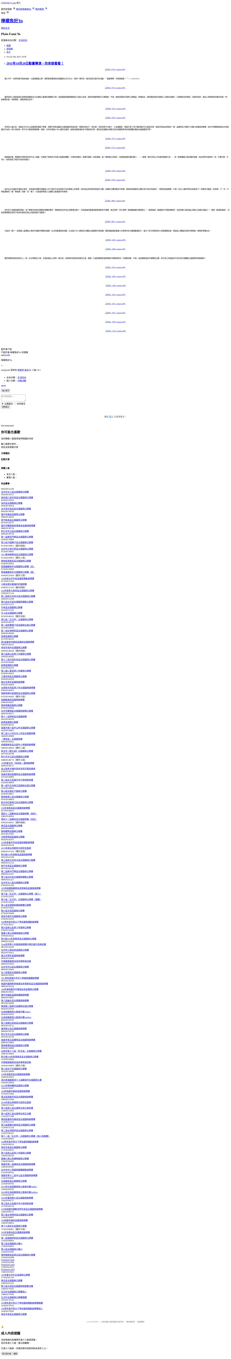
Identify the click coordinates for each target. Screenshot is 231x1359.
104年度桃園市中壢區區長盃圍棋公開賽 (19, 989)
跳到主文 (5, 28)
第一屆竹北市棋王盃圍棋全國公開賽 (18, 785)
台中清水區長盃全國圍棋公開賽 (16, 509)
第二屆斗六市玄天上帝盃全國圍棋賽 (18, 733)
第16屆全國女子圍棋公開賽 (14, 791)
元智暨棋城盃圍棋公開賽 (13, 837)
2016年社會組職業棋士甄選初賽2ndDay (19, 1192)
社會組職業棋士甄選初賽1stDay (16, 1012)
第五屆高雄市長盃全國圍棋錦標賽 (17, 1097)
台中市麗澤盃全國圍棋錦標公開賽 (17, 711)
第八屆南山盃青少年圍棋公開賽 (16, 654)
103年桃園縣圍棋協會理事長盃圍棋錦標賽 (21, 888)
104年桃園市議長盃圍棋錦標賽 (15, 1091)
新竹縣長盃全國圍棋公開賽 (14, 520)
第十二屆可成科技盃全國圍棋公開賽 (18, 660)
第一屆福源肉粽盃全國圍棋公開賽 (17, 1238)
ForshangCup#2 (8, 1265)
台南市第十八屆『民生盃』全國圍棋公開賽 (21, 1051)
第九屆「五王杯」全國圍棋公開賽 (17, 619)
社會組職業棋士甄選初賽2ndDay (16, 1017)
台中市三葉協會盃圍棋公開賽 (15, 950)
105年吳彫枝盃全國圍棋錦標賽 (15, 1232)
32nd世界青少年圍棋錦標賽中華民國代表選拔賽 (23, 944)
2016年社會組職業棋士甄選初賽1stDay (19, 1187)
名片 (8, 52)
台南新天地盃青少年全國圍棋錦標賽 (18, 688)
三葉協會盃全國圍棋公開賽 (14, 676)
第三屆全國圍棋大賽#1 (11, 1244)
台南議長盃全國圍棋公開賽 (14, 1181)
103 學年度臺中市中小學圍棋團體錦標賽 (20, 978)
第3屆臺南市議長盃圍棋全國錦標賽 (17, 642)
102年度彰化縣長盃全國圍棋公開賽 (17, 591)
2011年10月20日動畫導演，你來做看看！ (35, 63)
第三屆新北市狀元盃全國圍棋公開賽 (18, 860)
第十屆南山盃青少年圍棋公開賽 (16, 1153)
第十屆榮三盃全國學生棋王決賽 (16, 1114)
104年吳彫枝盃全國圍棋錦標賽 (15, 1074)
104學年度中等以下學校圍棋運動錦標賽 (19, 1142)
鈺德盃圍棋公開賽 (9, 636)
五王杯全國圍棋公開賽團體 (14, 1297)
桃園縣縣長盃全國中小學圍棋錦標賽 (18, 745)
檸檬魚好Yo (12, 20)
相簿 (8, 46)
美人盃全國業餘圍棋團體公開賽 (16, 905)
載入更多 (5, 391)
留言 (26, 370)
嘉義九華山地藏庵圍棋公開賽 (15, 933)
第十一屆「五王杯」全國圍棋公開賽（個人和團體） (25, 1136)
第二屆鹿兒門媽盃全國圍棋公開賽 (17, 871)
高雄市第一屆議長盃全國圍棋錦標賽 (18, 1164)
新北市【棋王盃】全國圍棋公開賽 (17, 751)
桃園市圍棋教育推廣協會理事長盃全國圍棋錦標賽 (24, 984)
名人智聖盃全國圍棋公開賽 (14, 972)
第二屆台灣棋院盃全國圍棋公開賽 (17, 1130)
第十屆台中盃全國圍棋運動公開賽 (17, 877)
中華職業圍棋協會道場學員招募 (16, 961)
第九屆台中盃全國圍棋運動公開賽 (17, 602)
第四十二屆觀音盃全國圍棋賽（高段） (19, 814)
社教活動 (22, 381)
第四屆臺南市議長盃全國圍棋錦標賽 (18, 1119)
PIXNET (96, 1322)
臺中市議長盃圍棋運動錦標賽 (15, 995)
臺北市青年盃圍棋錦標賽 (13, 682)
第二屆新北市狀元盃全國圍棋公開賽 (18, 596)
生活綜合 (23, 40)
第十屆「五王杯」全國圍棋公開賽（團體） (21, 899)
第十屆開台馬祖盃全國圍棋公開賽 (17, 1023)
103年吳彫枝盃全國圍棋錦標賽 (15, 808)
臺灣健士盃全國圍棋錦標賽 (14, 1029)
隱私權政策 (130, 1322)
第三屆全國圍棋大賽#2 (11, 1249)
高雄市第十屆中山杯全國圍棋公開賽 (18, 728)
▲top (3, 385)
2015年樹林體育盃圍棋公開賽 (15, 1085)
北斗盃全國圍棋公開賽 (11, 613)
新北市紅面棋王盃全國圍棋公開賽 (17, 802)
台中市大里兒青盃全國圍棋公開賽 (17, 549)
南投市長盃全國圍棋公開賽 (14, 1147)
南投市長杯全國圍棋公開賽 (14, 647)
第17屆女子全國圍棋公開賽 (14, 1069)
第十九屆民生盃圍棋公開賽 (14, 1226)
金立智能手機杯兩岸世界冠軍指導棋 (18, 769)
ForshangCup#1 (8, 1260)
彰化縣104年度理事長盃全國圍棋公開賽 (19, 1057)
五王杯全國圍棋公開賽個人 (14, 1292)
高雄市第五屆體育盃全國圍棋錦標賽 (18, 1040)
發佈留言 (5, 407)
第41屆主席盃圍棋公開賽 (13, 911)
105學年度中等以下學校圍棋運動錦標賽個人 (22, 1309)
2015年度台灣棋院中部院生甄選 (16, 848)
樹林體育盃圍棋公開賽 (11, 831)
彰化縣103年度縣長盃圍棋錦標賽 (16, 854)
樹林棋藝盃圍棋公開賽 (11, 705)
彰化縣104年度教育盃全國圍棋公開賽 (18, 939)
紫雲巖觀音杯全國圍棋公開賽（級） (18, 572)
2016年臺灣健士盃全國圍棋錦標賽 (17, 1198)
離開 (15, 1354)
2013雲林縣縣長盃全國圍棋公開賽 (17, 554)
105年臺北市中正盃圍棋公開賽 (15, 1275)
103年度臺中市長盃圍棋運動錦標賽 (17, 842)
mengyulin (5, 355)
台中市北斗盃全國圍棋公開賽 (15, 492)
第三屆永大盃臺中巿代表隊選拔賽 (17, 1203)
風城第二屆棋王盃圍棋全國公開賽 (17, 1006)
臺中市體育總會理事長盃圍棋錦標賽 (18, 526)
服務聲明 (140, 1322)
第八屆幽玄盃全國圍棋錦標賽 (15, 1000)
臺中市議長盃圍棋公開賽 (13, 514)
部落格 (9, 49)
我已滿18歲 (6, 1354)
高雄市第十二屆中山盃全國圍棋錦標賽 (19, 1175)
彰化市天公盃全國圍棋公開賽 (15, 531)
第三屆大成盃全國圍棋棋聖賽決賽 (17, 1286)
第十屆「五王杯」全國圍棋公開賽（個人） (21, 894)
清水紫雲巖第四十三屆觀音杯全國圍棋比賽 (21, 1080)
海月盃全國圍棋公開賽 (11, 503)
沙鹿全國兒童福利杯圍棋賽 (14, 584)
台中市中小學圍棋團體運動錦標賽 (17, 1170)
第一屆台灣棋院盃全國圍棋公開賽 (17, 631)
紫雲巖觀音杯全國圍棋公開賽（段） (18, 566)
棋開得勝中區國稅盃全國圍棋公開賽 (18, 693)
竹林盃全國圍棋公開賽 (11, 607)
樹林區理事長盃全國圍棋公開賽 (16, 561)
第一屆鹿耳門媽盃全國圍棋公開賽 (17, 537)
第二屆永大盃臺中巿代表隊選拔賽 (17, 780)
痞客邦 (21, 370)
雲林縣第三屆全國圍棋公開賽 (15, 797)
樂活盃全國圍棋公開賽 (11, 826)
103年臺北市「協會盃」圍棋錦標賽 (17, 763)
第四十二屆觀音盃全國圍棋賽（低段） (19, 819)
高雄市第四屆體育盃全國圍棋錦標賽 (18, 774)
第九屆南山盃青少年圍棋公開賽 (16, 927)
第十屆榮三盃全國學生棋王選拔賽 (17, 1108)
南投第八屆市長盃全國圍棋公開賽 (17, 497)
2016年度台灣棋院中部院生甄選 (16, 1102)
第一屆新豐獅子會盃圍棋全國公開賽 (18, 625)
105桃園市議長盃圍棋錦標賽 (14, 1220)
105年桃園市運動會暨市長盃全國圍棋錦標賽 (22, 1209)
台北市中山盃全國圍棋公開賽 (15, 967)
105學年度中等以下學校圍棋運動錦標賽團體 (22, 1303)
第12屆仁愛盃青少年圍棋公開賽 (16, 671)
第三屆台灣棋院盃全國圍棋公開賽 (17, 1215)
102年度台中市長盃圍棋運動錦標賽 (17, 578)
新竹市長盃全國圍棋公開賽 (14, 866)
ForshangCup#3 (8, 1269)
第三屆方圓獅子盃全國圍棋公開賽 (17, 542)
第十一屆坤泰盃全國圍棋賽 (14, 716)
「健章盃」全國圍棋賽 (11, 739)
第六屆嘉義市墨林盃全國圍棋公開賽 (18, 1125)
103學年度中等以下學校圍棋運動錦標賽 (19, 922)
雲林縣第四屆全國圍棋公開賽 (15, 1045)
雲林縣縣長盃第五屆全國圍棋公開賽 (18, 1255)
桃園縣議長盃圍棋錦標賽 (13, 700)
